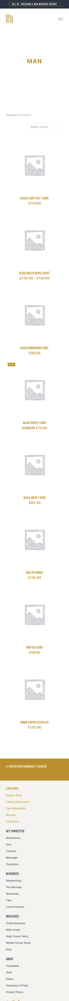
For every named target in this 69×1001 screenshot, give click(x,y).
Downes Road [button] (14, 795)
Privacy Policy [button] (14, 992)
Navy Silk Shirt (34, 647)
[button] (60, 19)
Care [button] (8, 900)
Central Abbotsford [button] (17, 802)
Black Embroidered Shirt (34, 348)
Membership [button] (13, 880)
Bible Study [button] (13, 930)
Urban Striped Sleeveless (34, 722)
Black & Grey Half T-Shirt (34, 198)
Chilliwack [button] (12, 821)
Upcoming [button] (12, 864)
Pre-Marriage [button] (14, 887)
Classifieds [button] (12, 966)
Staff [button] (9, 972)
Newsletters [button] (13, 838)
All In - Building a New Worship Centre (34, 4)
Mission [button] (11, 815)
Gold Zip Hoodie (34, 572)
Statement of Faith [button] (17, 985)
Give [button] (8, 844)
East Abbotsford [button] (15, 808)
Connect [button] (11, 851)
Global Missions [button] (15, 923)
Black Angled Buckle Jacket (34, 273)
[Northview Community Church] (34, 19)
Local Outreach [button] (15, 907)
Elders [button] (10, 979)
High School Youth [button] (17, 936)
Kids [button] (9, 949)
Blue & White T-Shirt (34, 497)
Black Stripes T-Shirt (34, 423)
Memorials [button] (12, 893)
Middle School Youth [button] (18, 943)
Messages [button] (12, 857)
